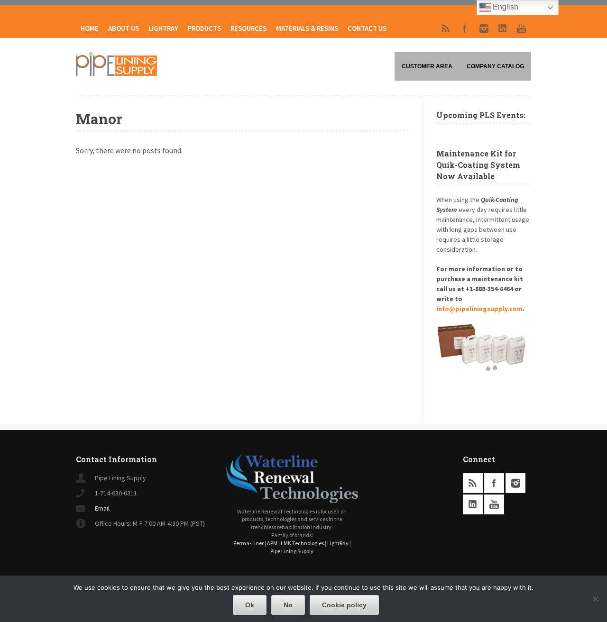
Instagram (483, 28)
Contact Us (367, 28)
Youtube (521, 28)
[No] (595, 599)
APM (272, 543)
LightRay (163, 28)
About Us (123, 28)
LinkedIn (502, 28)
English (504, 7)
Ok (249, 605)
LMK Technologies (302, 543)
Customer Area (427, 66)
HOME (90, 28)
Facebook (464, 28)
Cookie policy (344, 605)
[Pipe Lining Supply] (116, 73)
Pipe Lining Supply (291, 551)
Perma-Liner (248, 543)
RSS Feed (445, 28)
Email (102, 508)
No (288, 605)
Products (204, 28)
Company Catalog (495, 66)
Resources (248, 28)
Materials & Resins (307, 28)
